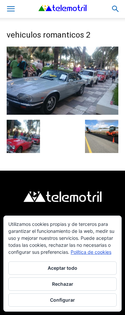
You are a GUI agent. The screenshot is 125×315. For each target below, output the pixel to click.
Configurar (62, 300)
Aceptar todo (62, 268)
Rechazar (62, 284)
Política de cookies (91, 252)
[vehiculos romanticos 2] (62, 113)
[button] (10, 9)
